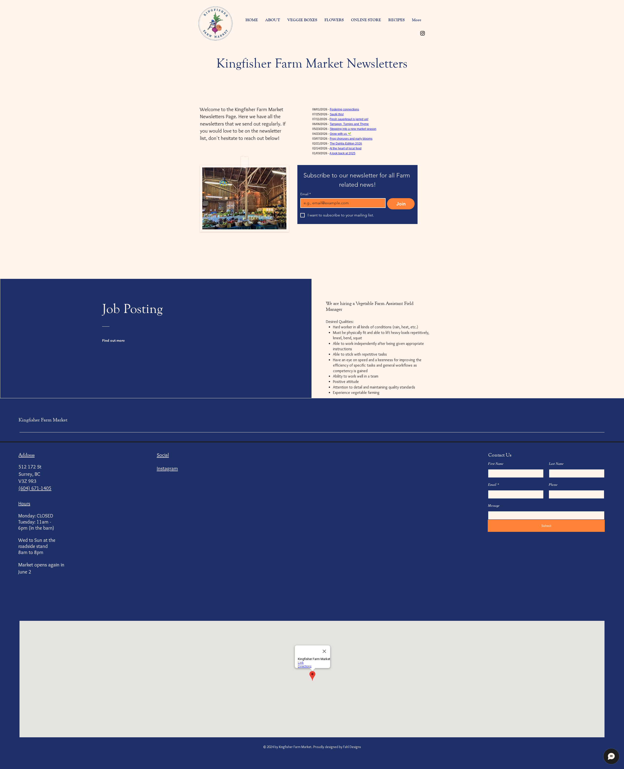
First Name (495, 463)
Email (305, 194)
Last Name (556, 463)
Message (493, 505)
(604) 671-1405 (35, 488)
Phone (553, 484)
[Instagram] (422, 33)
